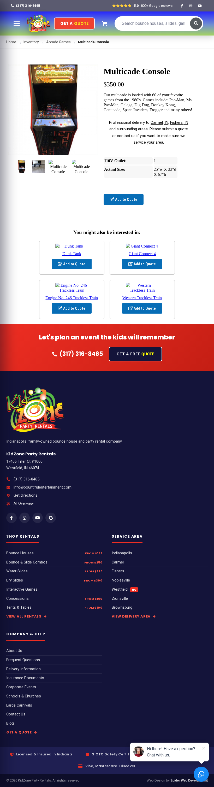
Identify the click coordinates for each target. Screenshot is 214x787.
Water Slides (17, 571)
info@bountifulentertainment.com (43, 487)
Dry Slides (14, 580)
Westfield (124, 589)
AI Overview (24, 503)
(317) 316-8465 (26, 479)
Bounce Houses (20, 553)
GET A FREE (135, 354)
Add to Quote (125, 199)
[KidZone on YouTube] (199, 5)
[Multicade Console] (21, 166)
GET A (74, 23)
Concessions (17, 598)
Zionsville (120, 598)
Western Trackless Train (142, 298)
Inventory (31, 42)
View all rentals (24, 616)
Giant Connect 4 (142, 253)
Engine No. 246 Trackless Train (71, 298)
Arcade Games (58, 42)
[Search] (196, 23)
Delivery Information (23, 669)
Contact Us (15, 714)
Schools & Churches (23, 696)
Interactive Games (22, 589)
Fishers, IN (179, 122)
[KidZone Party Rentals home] (38, 23)
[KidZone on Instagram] (190, 5)
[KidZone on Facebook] (182, 5)
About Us (14, 651)
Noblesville (121, 580)
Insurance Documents (25, 678)
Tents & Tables (19, 607)
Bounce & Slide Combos (26, 562)
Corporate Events (21, 687)
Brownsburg (122, 607)
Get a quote (19, 732)
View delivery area (131, 616)
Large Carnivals (19, 705)
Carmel (118, 562)
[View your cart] (104, 23)
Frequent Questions (23, 660)
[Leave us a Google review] (50, 518)
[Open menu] (17, 23)
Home (11, 42)
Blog (10, 723)
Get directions (26, 495)
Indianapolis (122, 553)
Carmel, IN (159, 122)
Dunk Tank (71, 253)
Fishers (118, 571)
